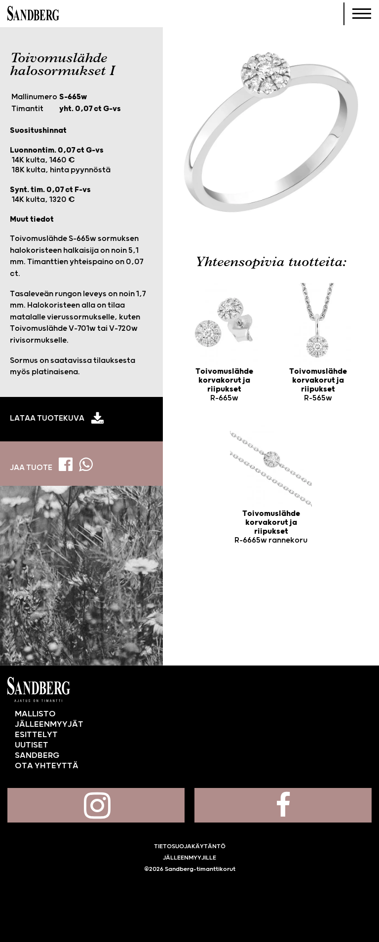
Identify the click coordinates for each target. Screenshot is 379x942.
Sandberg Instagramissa (96, 805)
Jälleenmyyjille (189, 858)
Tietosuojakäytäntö (190, 846)
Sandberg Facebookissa (283, 805)
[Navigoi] (362, 14)
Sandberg (33, 14)
